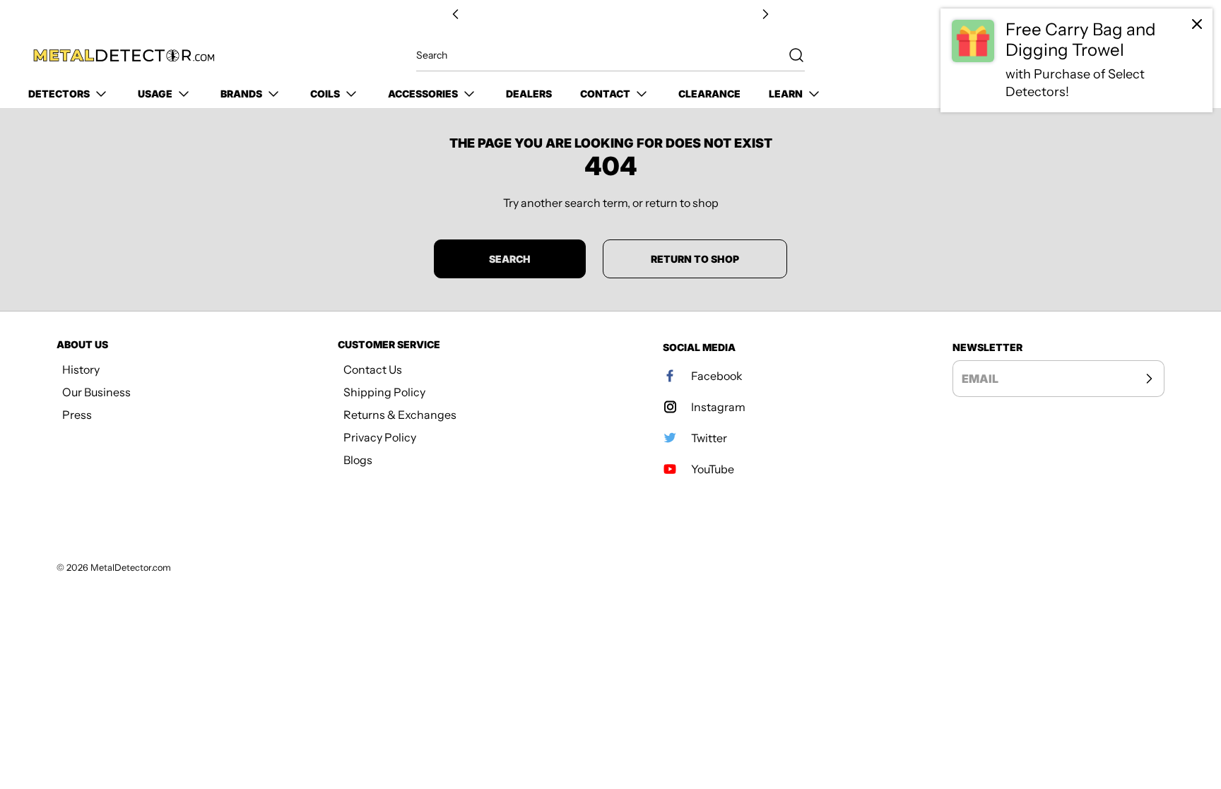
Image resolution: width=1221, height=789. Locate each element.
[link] (1076, 60)
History (81, 369)
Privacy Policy (379, 437)
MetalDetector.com (130, 567)
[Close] (1197, 24)
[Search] (789, 55)
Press (77, 415)
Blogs (357, 460)
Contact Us (372, 369)
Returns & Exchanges (399, 415)
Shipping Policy (384, 392)
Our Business (96, 392)
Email (980, 379)
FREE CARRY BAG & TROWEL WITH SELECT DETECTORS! (610, 14)
